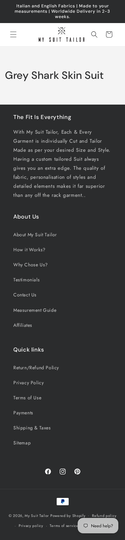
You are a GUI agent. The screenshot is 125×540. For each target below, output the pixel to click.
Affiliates (22, 325)
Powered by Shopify (68, 515)
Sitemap (22, 442)
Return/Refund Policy (36, 367)
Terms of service (64, 525)
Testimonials (26, 279)
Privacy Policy (28, 382)
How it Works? (29, 249)
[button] (13, 34)
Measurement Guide (34, 310)
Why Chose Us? (30, 264)
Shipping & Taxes (32, 427)
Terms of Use (27, 397)
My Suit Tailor (37, 515)
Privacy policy (31, 525)
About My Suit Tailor (35, 234)
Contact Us (25, 294)
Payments (23, 412)
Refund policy (104, 515)
